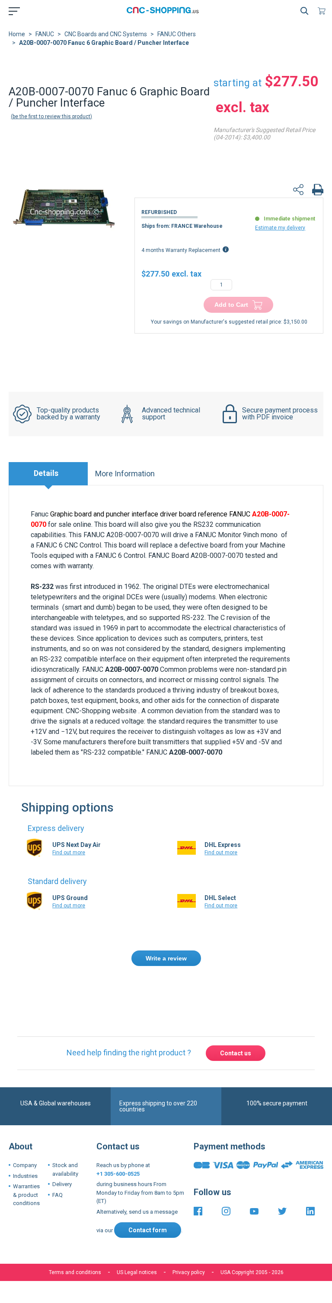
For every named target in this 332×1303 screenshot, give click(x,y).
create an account (257, 990)
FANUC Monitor (218, 535)
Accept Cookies (117, 1280)
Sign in (211, 990)
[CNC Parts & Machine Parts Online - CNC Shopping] (164, 11)
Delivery (62, 1184)
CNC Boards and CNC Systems (105, 34)
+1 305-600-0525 (118, 1174)
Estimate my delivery (280, 228)
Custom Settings (211, 1280)
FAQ (57, 1195)
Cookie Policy (178, 1253)
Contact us (235, 1053)
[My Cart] (323, 11)
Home (17, 34)
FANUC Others (176, 34)
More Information (125, 473)
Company (25, 1165)
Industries (25, 1176)
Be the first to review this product (51, 116)
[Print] (317, 191)
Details (46, 473)
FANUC (44, 34)
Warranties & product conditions (26, 1194)
